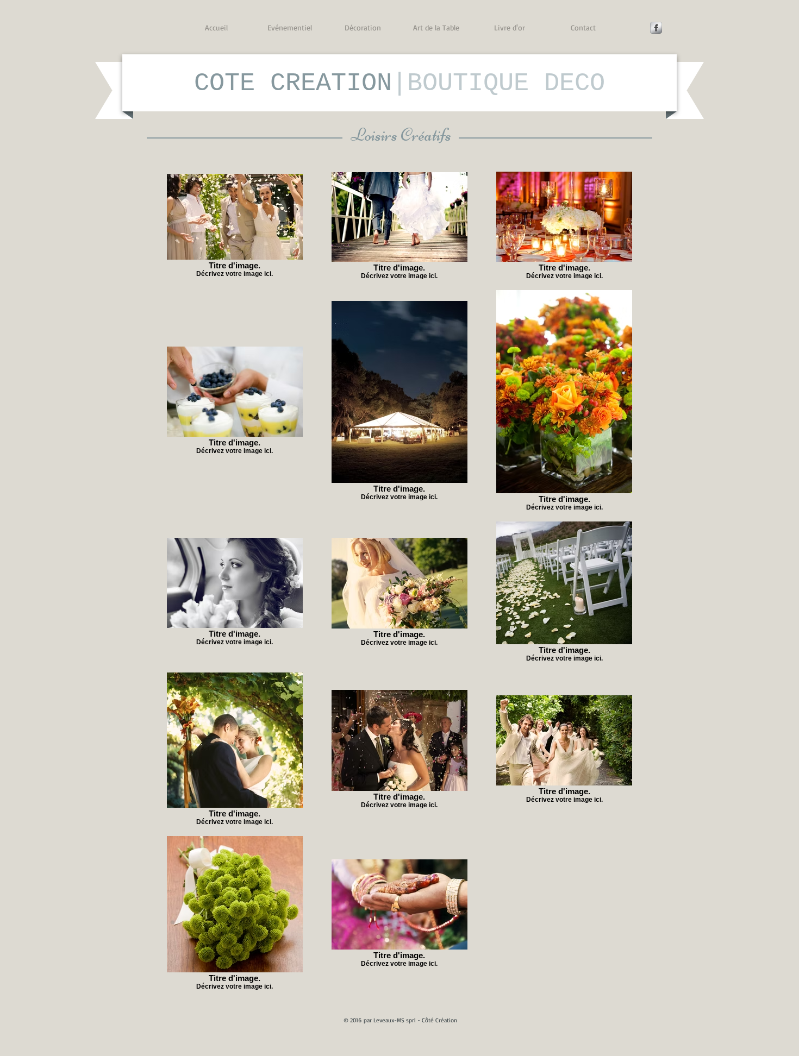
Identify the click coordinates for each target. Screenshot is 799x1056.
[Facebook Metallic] (656, 28)
